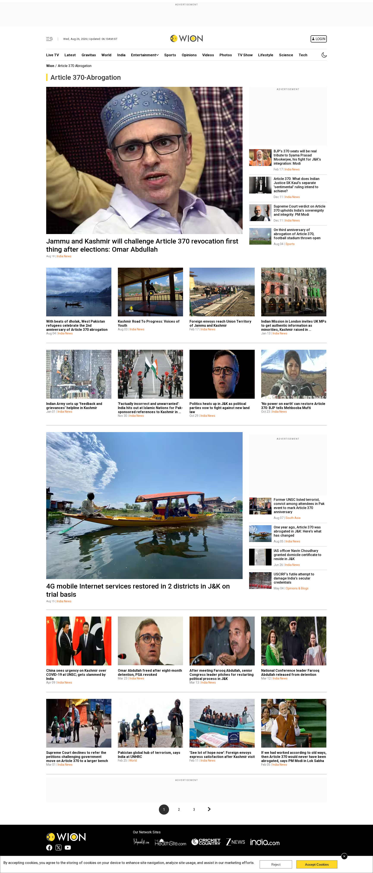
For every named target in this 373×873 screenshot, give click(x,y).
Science (286, 55)
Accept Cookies (317, 864)
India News (64, 256)
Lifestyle (265, 55)
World (106, 55)
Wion (50, 66)
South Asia (293, 518)
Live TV (52, 55)
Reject (275, 864)
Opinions (189, 55)
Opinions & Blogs (297, 588)
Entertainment (143, 55)
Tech (303, 55)
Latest (70, 55)
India (121, 55)
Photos (226, 55)
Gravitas (89, 55)
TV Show (245, 55)
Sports (170, 55)
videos (208, 55)
